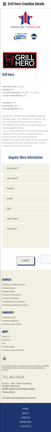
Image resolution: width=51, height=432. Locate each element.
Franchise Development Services (15, 305)
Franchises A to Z (9, 317)
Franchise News (8, 347)
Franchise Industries (10, 321)
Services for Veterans (10, 298)
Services (25, 417)
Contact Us (6, 340)
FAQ (4, 343)
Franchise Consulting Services (14, 284)
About (25, 413)
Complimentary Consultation (13, 301)
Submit (25, 260)
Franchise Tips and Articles (13, 350)
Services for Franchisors (11, 295)
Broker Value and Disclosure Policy (18, 388)
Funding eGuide (8, 291)
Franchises (25, 422)
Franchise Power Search (11, 324)
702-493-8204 (13, 377)
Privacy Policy (8, 391)
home (25, 408)
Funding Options (8, 288)
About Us (6, 336)
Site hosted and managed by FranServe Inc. (19, 397)
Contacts (25, 426)
